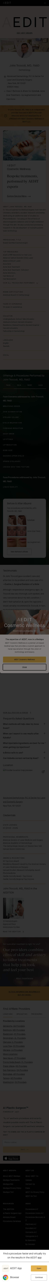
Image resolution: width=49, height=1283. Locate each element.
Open (39, 1268)
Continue (39, 1277)
